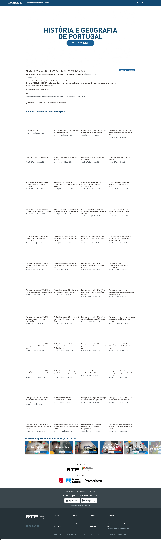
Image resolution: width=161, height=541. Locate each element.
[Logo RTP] (34, 517)
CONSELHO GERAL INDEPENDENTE (117, 518)
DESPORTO (57, 518)
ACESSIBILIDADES (33, 89)
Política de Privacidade (60, 534)
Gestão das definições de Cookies (118, 528)
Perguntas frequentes (79, 526)
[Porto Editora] (73, 480)
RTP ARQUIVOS (58, 524)
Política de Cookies (73, 534)
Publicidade (96, 534)
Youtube (35, 526)
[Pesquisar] (147, 3)
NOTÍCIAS (57, 516)
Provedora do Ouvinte (97, 522)
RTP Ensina (57, 526)
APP (53, 3)
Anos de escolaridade (34, 3)
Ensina (59, 3)
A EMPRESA (110, 516)
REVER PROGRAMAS (77, 520)
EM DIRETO (75, 518)
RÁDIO (56, 522)
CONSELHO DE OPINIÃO (114, 520)
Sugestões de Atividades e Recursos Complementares (46, 103)
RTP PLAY (74, 516)
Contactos (75, 528)
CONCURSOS (75, 524)
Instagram (33, 526)
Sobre (47, 3)
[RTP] (73, 469)
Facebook (27, 526)
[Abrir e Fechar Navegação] (152, 3)
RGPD (109, 526)
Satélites (93, 526)
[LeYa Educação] (61, 480)
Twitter (30, 526)
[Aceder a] (37, 449)
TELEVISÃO (57, 520)
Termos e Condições (86, 534)
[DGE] (88, 469)
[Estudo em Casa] (15, 2)
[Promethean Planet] (93, 480)
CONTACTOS (93, 516)
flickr (38, 526)
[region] (80, 36)
